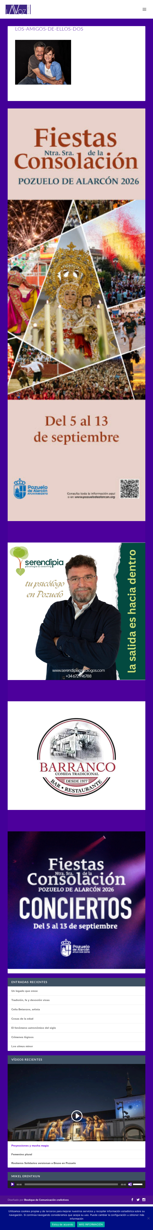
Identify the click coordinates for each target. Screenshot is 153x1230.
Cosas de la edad (22, 1018)
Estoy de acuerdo (62, 1224)
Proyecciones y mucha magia (30, 1145)
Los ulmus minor (22, 1046)
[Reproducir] (12, 1184)
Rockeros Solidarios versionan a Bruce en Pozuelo (43, 1163)
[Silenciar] (130, 1184)
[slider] (138, 1184)
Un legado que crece (24, 990)
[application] (76, 1184)
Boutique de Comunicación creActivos (46, 1200)
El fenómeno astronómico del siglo (33, 1027)
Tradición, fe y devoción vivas (30, 1000)
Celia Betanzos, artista (25, 1009)
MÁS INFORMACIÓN (91, 1224)
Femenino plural (21, 1154)
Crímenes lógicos (22, 1037)
